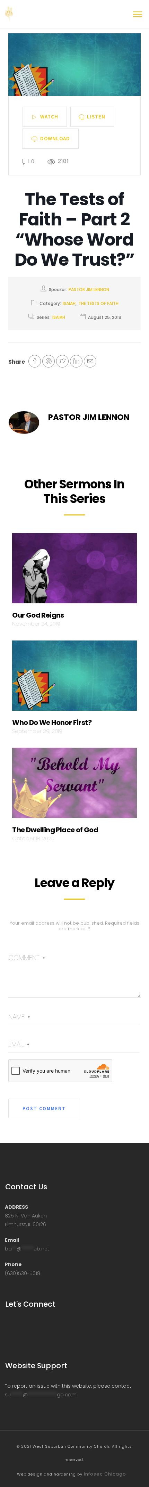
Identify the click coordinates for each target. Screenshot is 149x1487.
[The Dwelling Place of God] (74, 785)
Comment (26, 958)
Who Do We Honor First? (51, 722)
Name (19, 1017)
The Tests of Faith (98, 303)
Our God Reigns (38, 615)
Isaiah (69, 303)
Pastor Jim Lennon (89, 289)
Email (18, 1044)
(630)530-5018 (22, 1273)
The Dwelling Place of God (55, 830)
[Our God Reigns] (74, 570)
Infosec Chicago (105, 1474)
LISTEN (96, 116)
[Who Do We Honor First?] (74, 677)
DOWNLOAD (55, 138)
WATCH (49, 116)
